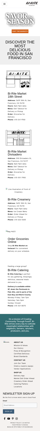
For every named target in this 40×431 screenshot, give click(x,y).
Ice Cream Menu (20, 211)
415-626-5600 (20, 220)
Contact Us (19, 360)
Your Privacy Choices (20, 425)
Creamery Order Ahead (23, 381)
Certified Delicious (21, 354)
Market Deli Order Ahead (24, 378)
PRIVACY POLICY (15, 423)
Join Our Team (20, 363)
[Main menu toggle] (4, 4)
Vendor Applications (22, 369)
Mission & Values (21, 345)
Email (5, 401)
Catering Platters (21, 384)
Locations (18, 387)
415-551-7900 (20, 178)
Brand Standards (21, 356)
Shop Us (17, 372)
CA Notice (26, 423)
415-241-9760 (19, 120)
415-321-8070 (20, 306)
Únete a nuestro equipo (23, 366)
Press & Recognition (22, 351)
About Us (18, 342)
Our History (18, 348)
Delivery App (19, 376)
